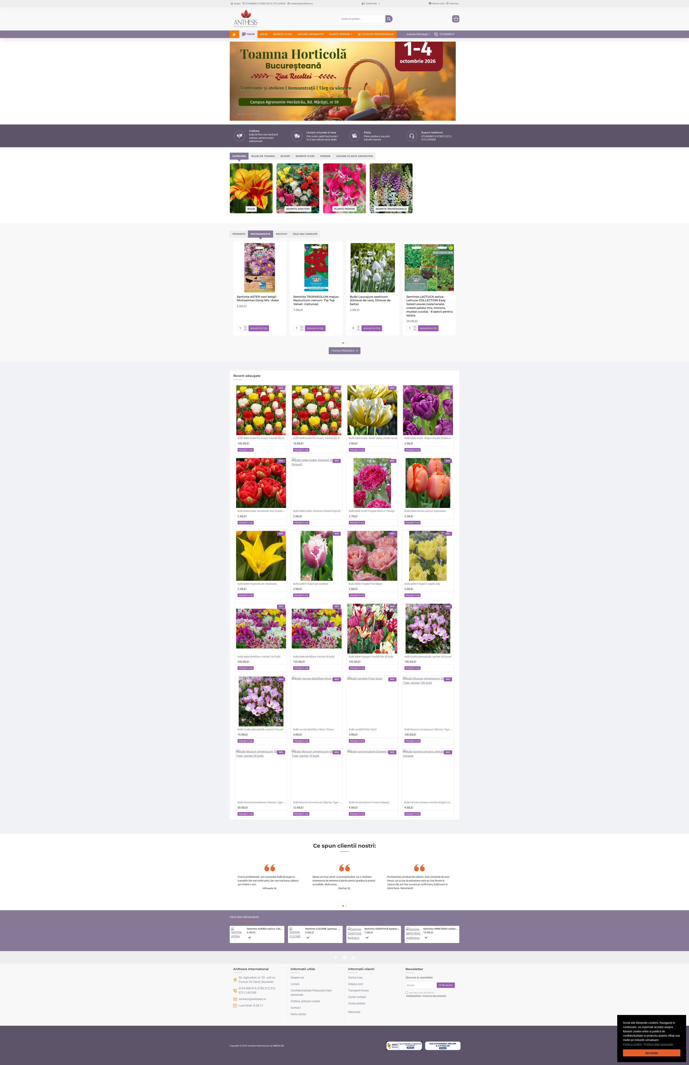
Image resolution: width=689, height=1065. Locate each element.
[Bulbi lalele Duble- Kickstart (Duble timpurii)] (317, 483)
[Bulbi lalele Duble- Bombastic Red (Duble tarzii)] (261, 483)
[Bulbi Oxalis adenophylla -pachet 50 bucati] (428, 629)
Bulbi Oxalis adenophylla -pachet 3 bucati (260, 729)
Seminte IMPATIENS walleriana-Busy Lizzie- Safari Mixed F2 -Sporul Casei (440, 928)
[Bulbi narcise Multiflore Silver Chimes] (317, 701)
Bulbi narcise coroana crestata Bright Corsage (428, 802)
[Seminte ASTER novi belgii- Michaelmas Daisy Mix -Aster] (259, 267)
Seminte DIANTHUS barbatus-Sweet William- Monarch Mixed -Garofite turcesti (382, 928)
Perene (325, 156)
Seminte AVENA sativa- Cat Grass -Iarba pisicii (265, 928)
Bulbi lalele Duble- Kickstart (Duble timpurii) (317, 511)
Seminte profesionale (391, 208)
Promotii (239, 233)
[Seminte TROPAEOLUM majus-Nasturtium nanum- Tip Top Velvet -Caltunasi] (316, 267)
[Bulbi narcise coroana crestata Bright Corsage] (428, 774)
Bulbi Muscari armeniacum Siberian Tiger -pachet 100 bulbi (428, 729)
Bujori (285, 156)
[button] (674, 1044)
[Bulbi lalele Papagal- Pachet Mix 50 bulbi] (372, 629)
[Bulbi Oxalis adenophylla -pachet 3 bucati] (261, 701)
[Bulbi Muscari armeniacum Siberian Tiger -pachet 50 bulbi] (261, 774)
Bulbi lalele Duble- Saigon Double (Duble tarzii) (428, 438)
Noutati (281, 233)
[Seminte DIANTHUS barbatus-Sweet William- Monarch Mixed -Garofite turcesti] (355, 934)
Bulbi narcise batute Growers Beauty (369, 802)
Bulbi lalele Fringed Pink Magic (365, 583)
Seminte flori (305, 156)
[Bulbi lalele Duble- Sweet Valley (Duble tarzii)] (372, 410)
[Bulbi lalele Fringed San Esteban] (317, 556)
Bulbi (251, 208)
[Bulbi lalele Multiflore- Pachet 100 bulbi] (261, 629)
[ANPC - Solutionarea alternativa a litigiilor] (404, 1046)
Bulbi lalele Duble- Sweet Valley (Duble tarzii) (373, 438)
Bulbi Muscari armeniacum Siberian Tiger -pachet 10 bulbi (317, 802)
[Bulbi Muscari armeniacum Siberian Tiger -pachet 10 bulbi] (317, 774)
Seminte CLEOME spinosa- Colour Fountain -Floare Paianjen (323, 928)
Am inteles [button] (651, 1052)
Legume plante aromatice (354, 156)
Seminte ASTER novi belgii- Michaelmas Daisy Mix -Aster (258, 298)
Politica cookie (632, 1044)
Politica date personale (658, 1044)
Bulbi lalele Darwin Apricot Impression (425, 511)
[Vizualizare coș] (455, 18)
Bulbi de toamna (263, 156)
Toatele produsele (342, 350)
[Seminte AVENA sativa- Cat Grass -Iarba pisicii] (237, 933)
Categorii (239, 156)
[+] (245, 326)
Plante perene (344, 208)
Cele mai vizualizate (244, 917)
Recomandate (260, 233)
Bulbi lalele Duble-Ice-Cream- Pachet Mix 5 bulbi (317, 438)
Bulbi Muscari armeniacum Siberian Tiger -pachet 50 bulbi (262, 802)
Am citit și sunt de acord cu (426, 994)
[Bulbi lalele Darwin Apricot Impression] (428, 483)
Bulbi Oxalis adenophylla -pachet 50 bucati (427, 656)
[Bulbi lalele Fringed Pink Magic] (372, 556)
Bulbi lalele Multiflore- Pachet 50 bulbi (313, 656)
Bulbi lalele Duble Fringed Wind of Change (371, 511)
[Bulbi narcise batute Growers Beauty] (372, 774)
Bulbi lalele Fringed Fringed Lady (422, 583)
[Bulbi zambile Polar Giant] (372, 701)
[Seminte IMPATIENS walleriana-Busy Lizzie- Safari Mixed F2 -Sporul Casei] (413, 934)
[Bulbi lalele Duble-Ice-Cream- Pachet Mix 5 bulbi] (317, 410)
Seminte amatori (298, 208)
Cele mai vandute (305, 233)
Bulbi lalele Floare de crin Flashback (257, 583)
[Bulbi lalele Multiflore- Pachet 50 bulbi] (317, 629)
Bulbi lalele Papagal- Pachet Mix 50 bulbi (371, 656)
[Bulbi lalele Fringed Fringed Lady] (428, 556)
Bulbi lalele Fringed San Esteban (310, 583)
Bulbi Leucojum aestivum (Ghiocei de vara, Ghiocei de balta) (370, 300)
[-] (245, 329)
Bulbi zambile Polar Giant (363, 729)
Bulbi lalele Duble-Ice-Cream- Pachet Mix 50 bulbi (262, 438)
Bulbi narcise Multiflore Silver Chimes (313, 729)
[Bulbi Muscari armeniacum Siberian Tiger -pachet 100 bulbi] (428, 701)
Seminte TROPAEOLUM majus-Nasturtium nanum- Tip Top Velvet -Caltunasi (316, 300)
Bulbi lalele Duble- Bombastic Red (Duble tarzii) (262, 511)
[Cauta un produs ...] (389, 18)
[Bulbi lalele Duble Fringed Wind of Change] (372, 483)
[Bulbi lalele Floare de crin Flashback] (261, 556)
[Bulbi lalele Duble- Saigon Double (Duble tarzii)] (428, 410)
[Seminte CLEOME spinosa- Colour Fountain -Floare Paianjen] (295, 933)
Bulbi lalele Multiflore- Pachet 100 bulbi (259, 656)
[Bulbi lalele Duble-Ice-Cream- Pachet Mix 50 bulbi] (261, 410)
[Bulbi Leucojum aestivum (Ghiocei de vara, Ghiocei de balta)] (372, 267)
